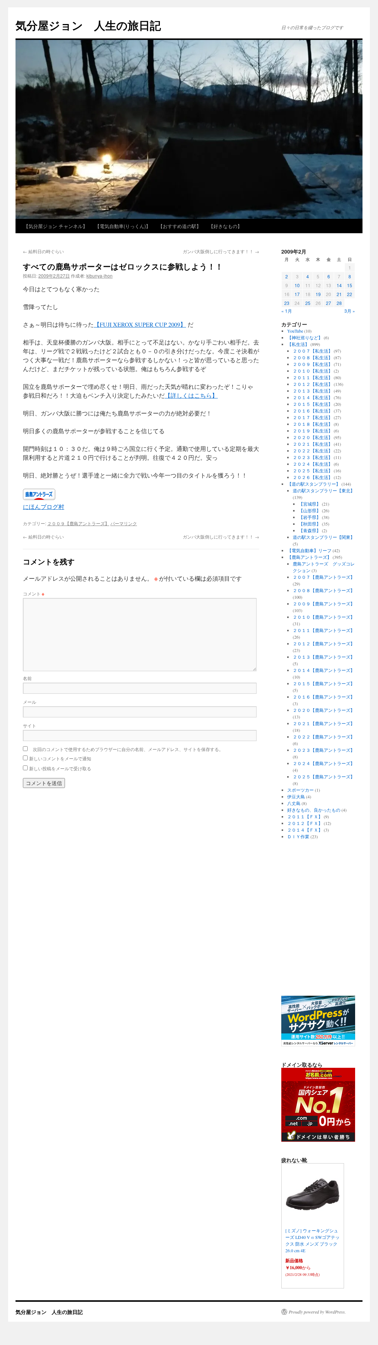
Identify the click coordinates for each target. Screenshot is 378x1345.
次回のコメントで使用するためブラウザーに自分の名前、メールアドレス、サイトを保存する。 (128, 749)
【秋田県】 (310, 524)
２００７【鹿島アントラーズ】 (324, 577)
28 (339, 303)
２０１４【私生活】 (313, 397)
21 (339, 294)
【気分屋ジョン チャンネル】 (55, 226)
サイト (29, 725)
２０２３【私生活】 (313, 457)
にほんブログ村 (43, 506)
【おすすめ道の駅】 (179, 226)
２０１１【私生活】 (313, 377)
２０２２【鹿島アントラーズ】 (324, 737)
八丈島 (293, 803)
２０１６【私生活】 (313, 411)
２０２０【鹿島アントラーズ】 (324, 710)
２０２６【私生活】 (313, 477)
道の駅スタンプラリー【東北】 (324, 490)
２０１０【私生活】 (313, 371)
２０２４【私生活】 (313, 464)
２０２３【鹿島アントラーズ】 (324, 750)
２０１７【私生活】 (313, 417)
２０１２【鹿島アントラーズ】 (324, 643)
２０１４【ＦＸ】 (305, 830)
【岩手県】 (310, 517)
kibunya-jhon (99, 275)
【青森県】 (310, 530)
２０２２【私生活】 (313, 451)
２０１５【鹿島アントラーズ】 (324, 683)
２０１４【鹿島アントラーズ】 (324, 670)
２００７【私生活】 (313, 351)
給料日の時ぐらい (43, 251)
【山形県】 (310, 510)
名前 (27, 678)
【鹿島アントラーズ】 (309, 557)
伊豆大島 (296, 796)
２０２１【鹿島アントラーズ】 (324, 723)
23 (286, 303)
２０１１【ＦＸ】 (305, 816)
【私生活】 (298, 344)
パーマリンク (123, 523)
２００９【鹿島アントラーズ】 (78, 523)
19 (318, 294)
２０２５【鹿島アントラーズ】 (324, 777)
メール (29, 702)
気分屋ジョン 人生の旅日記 (88, 25)
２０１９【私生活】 (313, 431)
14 (339, 285)
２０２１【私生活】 (313, 444)
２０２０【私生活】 (313, 437)
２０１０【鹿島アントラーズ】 (324, 617)
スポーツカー (300, 790)
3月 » (349, 311)
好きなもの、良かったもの (313, 810)
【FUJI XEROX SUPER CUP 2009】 (140, 324)
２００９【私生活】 (313, 364)
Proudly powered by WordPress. (317, 1312)
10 (297, 285)
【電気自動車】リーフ (309, 550)
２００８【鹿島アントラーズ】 (324, 590)
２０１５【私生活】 (313, 404)
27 (328, 303)
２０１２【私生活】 (313, 384)
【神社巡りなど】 (305, 337)
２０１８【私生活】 (313, 424)
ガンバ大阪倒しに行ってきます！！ (221, 251)
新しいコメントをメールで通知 (60, 758)
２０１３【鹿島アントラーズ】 (324, 657)
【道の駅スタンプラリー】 (313, 484)
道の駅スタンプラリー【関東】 (324, 537)
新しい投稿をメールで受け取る (60, 768)
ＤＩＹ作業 (298, 836)
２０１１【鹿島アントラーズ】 (324, 630)
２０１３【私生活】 (313, 391)
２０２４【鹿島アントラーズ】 (324, 763)
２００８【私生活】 (313, 357)
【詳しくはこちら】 (191, 395)
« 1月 (286, 311)
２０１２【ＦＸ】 (305, 823)
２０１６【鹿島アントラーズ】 (324, 697)
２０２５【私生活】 (313, 470)
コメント (33, 593)
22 (349, 294)
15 (349, 285)
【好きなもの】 (225, 226)
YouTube (295, 331)
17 (297, 294)
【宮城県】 (310, 504)
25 (307, 303)
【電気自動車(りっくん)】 (123, 226)
